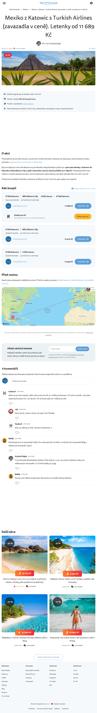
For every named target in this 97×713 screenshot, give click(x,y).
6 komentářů (20, 49)
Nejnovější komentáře (32, 670)
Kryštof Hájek (56, 43)
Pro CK (75, 681)
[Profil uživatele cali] (11, 411)
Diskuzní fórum (30, 674)
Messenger (52, 674)
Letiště (4, 678)
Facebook (52, 670)
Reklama (57, 709)
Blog (3, 689)
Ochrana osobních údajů (44, 709)
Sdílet (93, 49)
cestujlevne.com (20, 206)
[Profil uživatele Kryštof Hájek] (11, 458)
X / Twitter (52, 681)
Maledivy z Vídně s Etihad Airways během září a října (24, 639)
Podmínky (32, 709)
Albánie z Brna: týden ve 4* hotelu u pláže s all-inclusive (72, 580)
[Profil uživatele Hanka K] (4, 393)
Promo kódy (5, 696)
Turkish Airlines (28, 104)
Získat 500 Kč (83, 216)
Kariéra (75, 678)
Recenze (4, 692)
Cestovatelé (29, 681)
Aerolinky (5, 681)
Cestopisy (29, 678)
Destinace (5, 674)
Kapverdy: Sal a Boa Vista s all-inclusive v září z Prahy (72, 639)
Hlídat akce (82, 348)
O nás (75, 670)
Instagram (52, 678)
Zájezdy (4, 685)
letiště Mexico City (79, 280)
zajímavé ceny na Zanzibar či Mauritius (25, 162)
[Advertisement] (48, 132)
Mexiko (25, 9)
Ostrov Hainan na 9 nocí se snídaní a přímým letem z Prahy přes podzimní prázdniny (24, 580)
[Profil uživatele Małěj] (4, 440)
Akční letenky (15, 9)
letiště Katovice (64, 280)
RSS (50, 685)
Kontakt (75, 674)
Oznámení (65, 709)
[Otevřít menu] (5, 3)
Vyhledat (81, 206)
